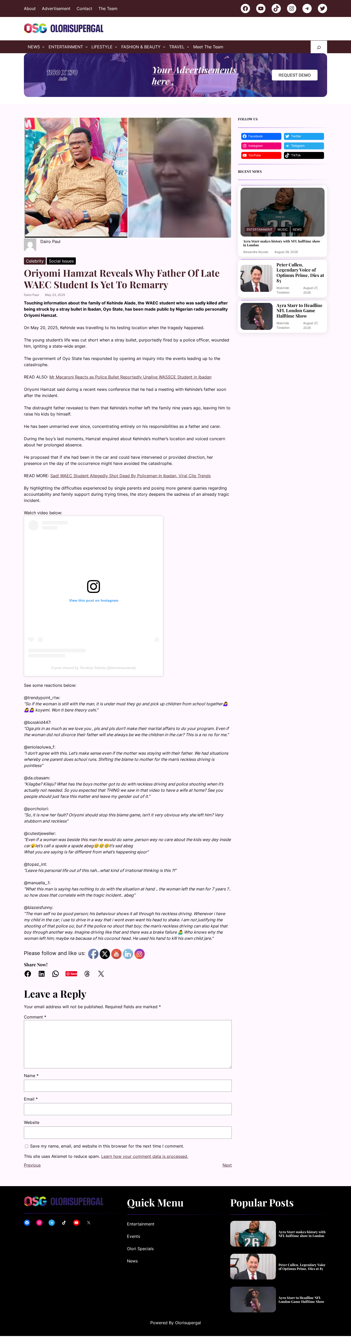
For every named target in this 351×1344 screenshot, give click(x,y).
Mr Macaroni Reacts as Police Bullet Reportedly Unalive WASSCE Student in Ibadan (130, 377)
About (30, 8)
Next (227, 1165)
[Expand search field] (319, 47)
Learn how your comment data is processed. (144, 1156)
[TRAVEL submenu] (188, 47)
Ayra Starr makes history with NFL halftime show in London (281, 243)
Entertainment (260, 229)
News (297, 229)
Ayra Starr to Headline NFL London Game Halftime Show (299, 311)
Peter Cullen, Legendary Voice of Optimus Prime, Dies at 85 (300, 272)
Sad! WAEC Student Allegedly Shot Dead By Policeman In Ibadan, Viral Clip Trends (130, 475)
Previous (32, 1165)
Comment (35, 1017)
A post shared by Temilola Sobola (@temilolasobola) (93, 668)
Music (283, 229)
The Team (107, 8)
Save (74, 974)
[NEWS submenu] (43, 47)
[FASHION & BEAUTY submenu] (164, 47)
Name (31, 1075)
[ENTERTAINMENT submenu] (86, 47)
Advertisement (56, 8)
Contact (84, 8)
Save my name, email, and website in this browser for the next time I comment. (107, 1146)
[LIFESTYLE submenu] (116, 47)
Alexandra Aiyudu (255, 252)
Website (31, 1122)
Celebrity (35, 261)
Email (31, 1099)
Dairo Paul (31, 295)
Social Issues (61, 261)
